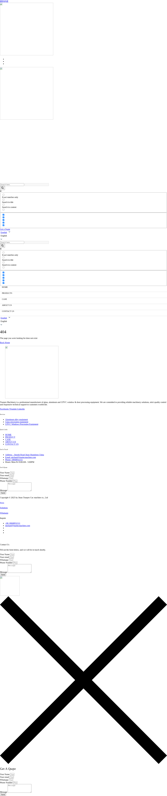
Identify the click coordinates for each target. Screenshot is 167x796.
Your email (5, 475)
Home (2, 503)
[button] (83, 236)
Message (4, 490)
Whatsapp (4, 478)
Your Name (5, 473)
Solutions (4, 508)
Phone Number (6, 481)
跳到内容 (4, 1)
